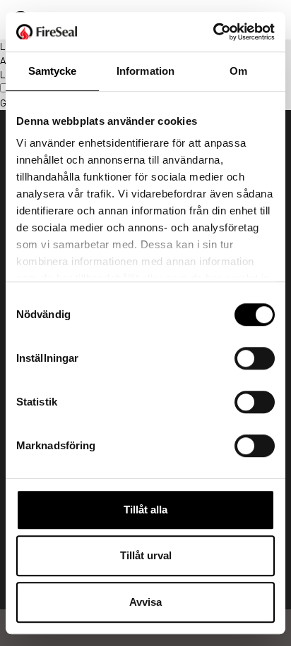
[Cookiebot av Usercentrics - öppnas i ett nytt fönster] (213, 32)
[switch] (254, 358)
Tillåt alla (145, 510)
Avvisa (145, 602)
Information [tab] (145, 71)
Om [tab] (238, 71)
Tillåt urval (146, 555)
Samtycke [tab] (52, 71)
